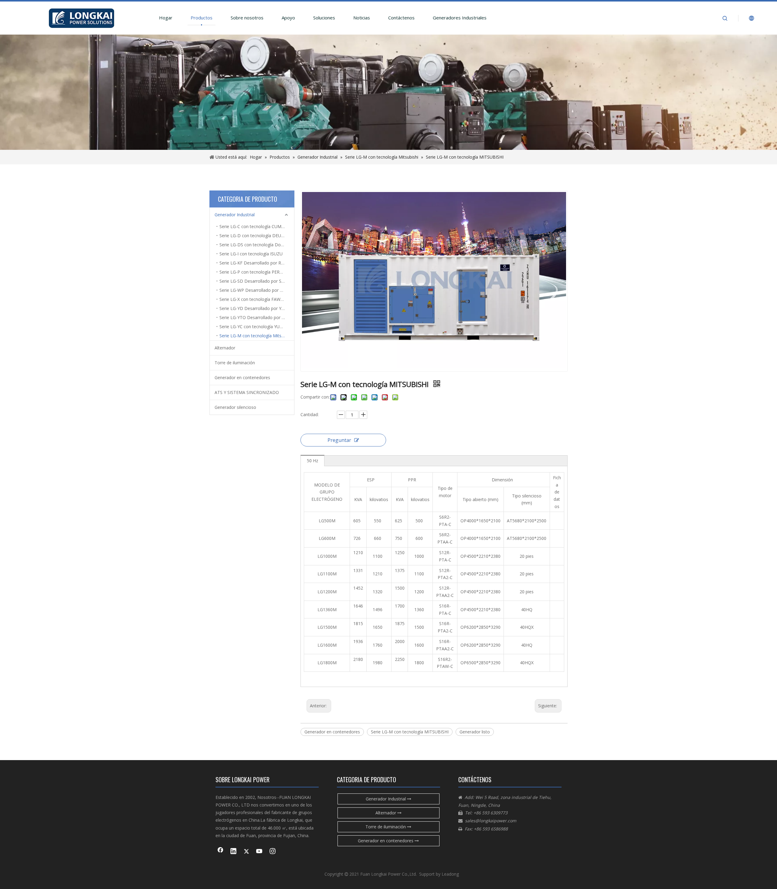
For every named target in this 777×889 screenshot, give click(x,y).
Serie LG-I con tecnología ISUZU (251, 254)
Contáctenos (401, 18)
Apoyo (288, 18)
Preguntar (339, 440)
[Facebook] (220, 852)
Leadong (450, 874)
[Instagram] (272, 852)
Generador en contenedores (242, 377)
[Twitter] (246, 852)
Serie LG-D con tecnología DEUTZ (253, 235)
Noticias (361, 18)
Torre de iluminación (235, 362)
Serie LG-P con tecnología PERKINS (254, 272)
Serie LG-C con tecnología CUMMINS (255, 226)
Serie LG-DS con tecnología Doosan (254, 245)
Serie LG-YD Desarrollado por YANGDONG (256, 308)
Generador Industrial (235, 214)
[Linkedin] (233, 852)
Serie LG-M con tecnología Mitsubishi (256, 335)
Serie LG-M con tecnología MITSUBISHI (410, 732)
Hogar (165, 18)
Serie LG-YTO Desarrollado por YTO (254, 317)
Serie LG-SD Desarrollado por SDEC (254, 281)
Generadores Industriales (460, 18)
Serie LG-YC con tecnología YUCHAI (254, 326)
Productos (201, 18)
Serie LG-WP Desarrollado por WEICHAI (256, 290)
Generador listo (475, 732)
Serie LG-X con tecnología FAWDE (252, 299)
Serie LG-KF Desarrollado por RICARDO (256, 263)
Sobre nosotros (247, 18)
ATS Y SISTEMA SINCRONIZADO (247, 392)
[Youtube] (259, 852)
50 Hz (312, 460)
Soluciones (324, 18)
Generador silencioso (235, 407)
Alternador (225, 348)
